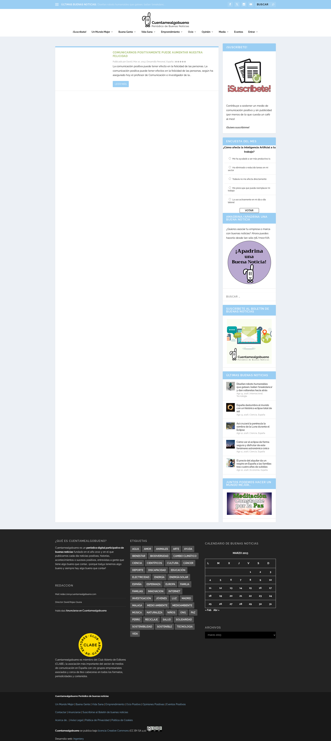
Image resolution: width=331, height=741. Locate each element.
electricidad (140, 577)
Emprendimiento (170, 31)
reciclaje (151, 619)
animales (162, 549)
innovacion (155, 591)
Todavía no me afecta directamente (249, 179)
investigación (141, 598)
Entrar (251, 31)
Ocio (190, 31)
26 (220, 604)
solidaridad (184, 619)
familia (184, 584)
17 (270, 587)
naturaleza (154, 612)
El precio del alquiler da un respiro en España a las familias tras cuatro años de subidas (254, 463)
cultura (172, 563)
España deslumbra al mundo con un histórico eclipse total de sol (254, 408)
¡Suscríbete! (79, 31)
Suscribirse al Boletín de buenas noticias (105, 712)
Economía (255, 470)
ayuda (188, 549)
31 (270, 604)
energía (159, 577)
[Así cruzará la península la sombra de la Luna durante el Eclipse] (230, 425)
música (137, 612)
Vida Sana (147, 31)
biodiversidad (159, 556)
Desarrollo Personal (156, 61)
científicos (154, 563)
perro (136, 619)
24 (270, 595)
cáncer (188, 563)
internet (174, 591)
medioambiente (182, 605)
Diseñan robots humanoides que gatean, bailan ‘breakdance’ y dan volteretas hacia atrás (254, 387)
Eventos (238, 31)
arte (176, 549)
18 (210, 595)
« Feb (208, 610)
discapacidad (157, 570)
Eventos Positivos (176, 704)
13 (231, 587)
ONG (183, 612)
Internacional (256, 393)
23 (260, 595)
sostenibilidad (142, 626)
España (169, 61)
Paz (193, 612)
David (129, 61)
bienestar (138, 556)
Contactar (60, 712)
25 (210, 604)
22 (250, 595)
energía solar (178, 577)
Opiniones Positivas (153, 704)
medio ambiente (157, 605)
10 (270, 579)
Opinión (206, 31)
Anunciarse (74, 712)
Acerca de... (61, 720)
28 (240, 604)
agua (135, 549)
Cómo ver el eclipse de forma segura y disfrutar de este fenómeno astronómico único (253, 445)
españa (137, 584)
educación (178, 570)
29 (250, 604)
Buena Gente (125, 31)
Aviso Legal (76, 720)
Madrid (186, 598)
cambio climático (185, 556)
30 (260, 604)
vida (135, 633)
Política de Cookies (122, 720)
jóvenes (161, 598)
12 (220, 587)
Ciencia (253, 415)
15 (250, 587)
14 (240, 587)
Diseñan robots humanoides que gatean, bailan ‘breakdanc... (132, 4)
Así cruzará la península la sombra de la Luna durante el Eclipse (253, 426)
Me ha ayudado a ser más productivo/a (251, 159)
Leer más (121, 84)
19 (220, 595)
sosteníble (164, 626)
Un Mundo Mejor (101, 31)
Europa (170, 584)
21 (240, 595)
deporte (137, 570)
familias (137, 591)
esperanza (154, 584)
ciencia (137, 563)
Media (222, 31)
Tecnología (242, 396)
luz (174, 598)
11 (210, 587)
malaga (137, 605)
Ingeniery (78, 738)
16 (260, 587)
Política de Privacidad (97, 720)
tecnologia (185, 626)
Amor (147, 549)
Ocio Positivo (133, 704)
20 (231, 595)
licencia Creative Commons (113, 730)
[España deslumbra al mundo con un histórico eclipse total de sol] (230, 407)
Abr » (216, 610)
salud (167, 619)
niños (171, 612)
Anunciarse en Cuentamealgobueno (86, 610)
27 (231, 604)
